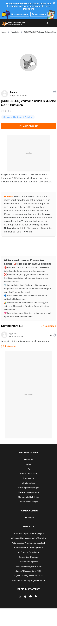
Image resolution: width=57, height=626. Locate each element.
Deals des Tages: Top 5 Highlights (28, 533)
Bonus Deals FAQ (28, 473)
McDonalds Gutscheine (28, 552)
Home (3, 32)
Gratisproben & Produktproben (28, 547)
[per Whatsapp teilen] (20, 596)
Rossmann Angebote (28, 561)
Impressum (28, 478)
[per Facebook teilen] (15, 596)
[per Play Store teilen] (30, 596)
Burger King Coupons (28, 557)
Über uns (28, 459)
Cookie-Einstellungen (28, 501)
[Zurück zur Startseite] (13, 23)
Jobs (28, 464)
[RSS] (36, 596)
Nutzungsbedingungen (28, 487)
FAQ (28, 469)
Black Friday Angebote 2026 (28, 566)
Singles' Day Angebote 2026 (28, 571)
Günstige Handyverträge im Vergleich (28, 538)
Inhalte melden (28, 483)
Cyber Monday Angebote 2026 (28, 576)
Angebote (15, 32)
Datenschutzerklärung (28, 492)
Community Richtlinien (28, 497)
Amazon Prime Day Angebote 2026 (28, 580)
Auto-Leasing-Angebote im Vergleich (28, 543)
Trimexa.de (28, 517)
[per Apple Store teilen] (25, 596)
